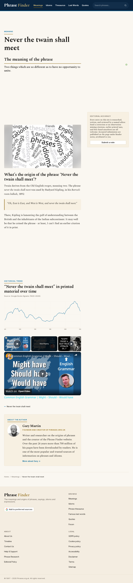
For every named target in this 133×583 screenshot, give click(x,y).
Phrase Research (11, 557)
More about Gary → (31, 461)
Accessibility (74, 551)
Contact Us (9, 546)
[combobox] (108, 5)
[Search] (125, 5)
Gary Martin (31, 426)
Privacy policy (75, 546)
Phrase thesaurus (76, 509)
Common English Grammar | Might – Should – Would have (42, 356)
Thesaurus (60, 5)
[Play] (71, 343)
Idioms (49, 5)
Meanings (38, 5)
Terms (71, 562)
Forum (71, 524)
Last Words (73, 5)
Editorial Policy (10, 562)
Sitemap (72, 567)
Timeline (8, 541)
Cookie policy (75, 541)
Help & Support (10, 551)
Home (6, 477)
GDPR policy (74, 536)
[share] (76, 355)
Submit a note (108, 142)
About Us (8, 536)
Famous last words (77, 514)
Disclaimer (73, 557)
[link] (8, 356)
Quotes (85, 5)
